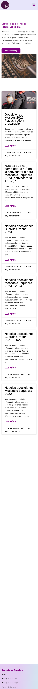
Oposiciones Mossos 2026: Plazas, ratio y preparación (14, 119)
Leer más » (10, 146)
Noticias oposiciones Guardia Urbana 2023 (19, 229)
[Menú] (33, 4)
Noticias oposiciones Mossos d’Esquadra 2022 (19, 391)
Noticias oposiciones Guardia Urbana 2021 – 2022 (19, 337)
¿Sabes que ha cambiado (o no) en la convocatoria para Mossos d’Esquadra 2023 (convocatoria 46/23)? (19, 173)
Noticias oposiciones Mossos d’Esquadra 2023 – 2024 (19, 283)
